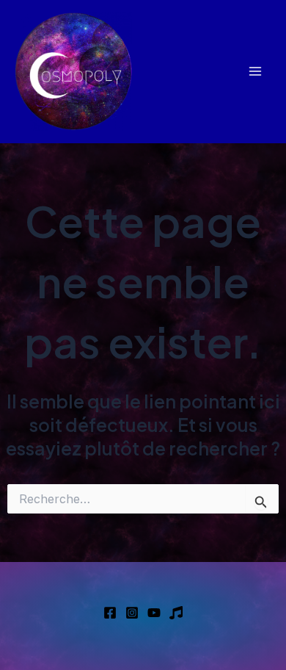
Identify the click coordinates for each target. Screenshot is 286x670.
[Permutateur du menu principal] (254, 71)
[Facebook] (110, 612)
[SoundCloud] (176, 612)
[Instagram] (132, 612)
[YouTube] (154, 612)
